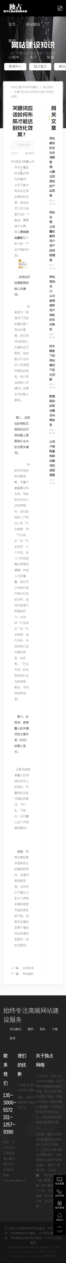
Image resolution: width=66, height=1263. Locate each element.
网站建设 (33, 25)
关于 (33, 58)
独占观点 (40, 67)
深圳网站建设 (30, 87)
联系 (50, 58)
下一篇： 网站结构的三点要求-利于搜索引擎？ (22, 974)
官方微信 (59, 1208)
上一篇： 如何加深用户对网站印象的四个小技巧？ (22, 969)
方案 (55, 1029)
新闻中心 (15, 67)
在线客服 (59, 1183)
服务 (29, 41)
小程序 (13, 58)
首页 (12, 25)
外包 (47, 41)
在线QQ (59, 1220)
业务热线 (59, 1195)
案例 (12, 41)
